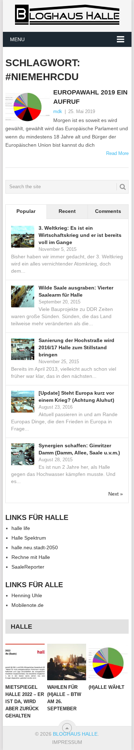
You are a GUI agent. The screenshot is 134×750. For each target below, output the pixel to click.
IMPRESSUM (67, 742)
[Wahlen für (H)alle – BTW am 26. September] (66, 662)
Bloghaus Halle (75, 734)
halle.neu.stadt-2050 (34, 547)
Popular (25, 211)
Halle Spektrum (28, 538)
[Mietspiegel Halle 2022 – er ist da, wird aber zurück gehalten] (24, 662)
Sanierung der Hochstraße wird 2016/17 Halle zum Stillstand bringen (76, 347)
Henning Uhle (26, 595)
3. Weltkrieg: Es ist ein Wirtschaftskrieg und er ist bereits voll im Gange (80, 235)
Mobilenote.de (27, 605)
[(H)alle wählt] (108, 662)
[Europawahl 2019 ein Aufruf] (27, 105)
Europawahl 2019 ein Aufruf (90, 97)
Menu (17, 39)
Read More (117, 153)
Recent (67, 211)
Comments (108, 211)
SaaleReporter (27, 567)
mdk (57, 111)
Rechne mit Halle (30, 557)
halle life (20, 528)
